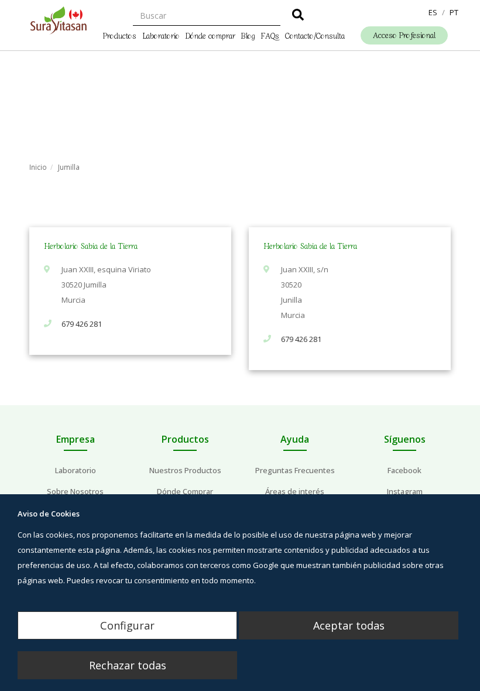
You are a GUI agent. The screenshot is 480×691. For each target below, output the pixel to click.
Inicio (38, 167)
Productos (119, 35)
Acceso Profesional (404, 34)
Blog (248, 35)
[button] (432, 12)
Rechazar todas (127, 665)
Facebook (404, 470)
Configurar (127, 625)
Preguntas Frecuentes (295, 470)
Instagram (405, 491)
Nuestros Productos (185, 470)
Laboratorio (161, 35)
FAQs (270, 35)
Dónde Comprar (185, 491)
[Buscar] (298, 16)
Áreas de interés (294, 491)
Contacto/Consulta (315, 35)
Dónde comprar (210, 35)
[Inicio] (58, 20)
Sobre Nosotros (75, 491)
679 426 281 (81, 324)
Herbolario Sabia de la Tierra (91, 245)
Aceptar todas (349, 625)
